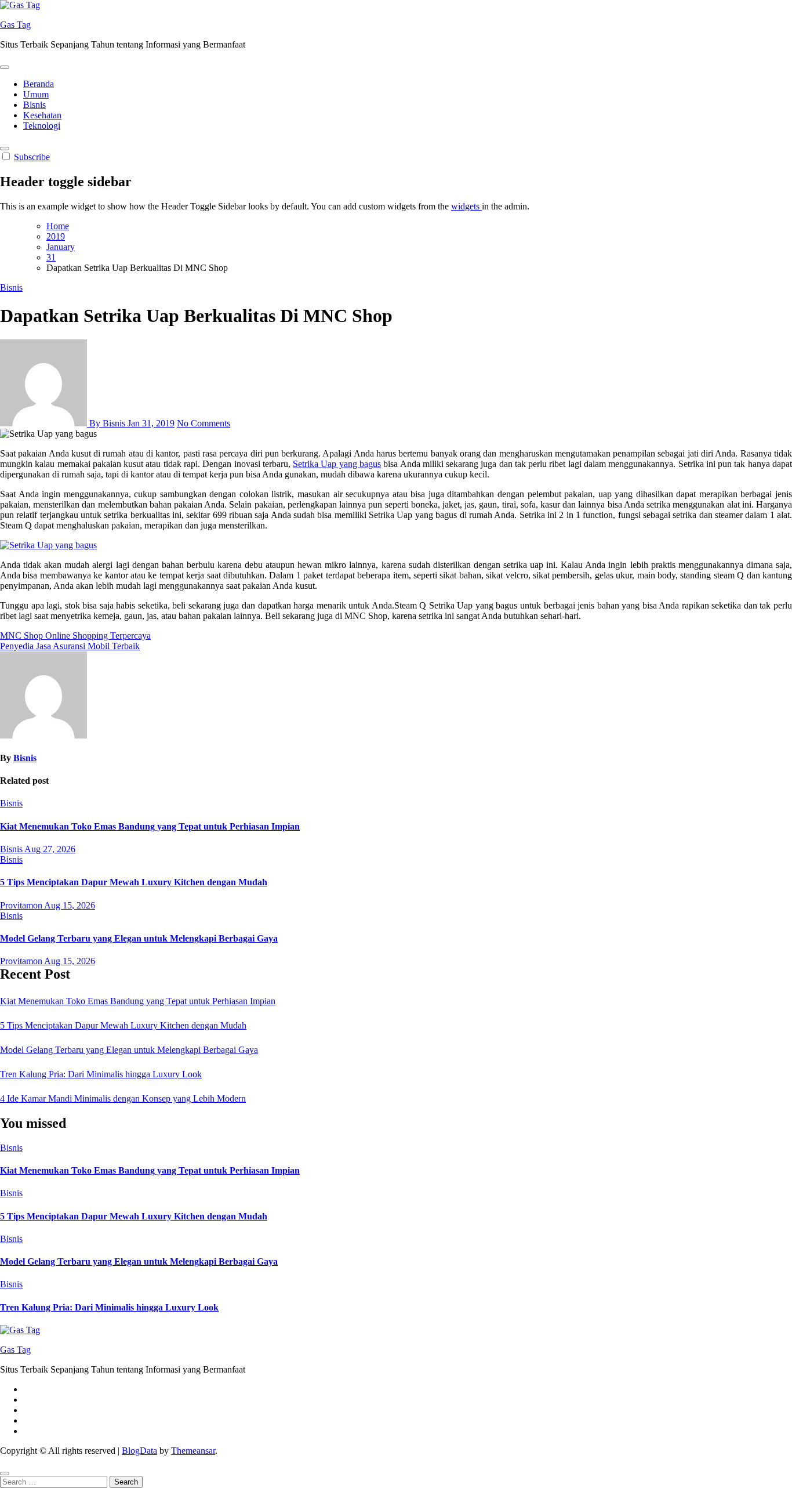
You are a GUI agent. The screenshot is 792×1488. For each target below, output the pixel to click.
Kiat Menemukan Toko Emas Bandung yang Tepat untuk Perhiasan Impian (150, 826)
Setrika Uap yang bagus (337, 464)
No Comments (203, 423)
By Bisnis (107, 423)
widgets (466, 206)
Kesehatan (42, 115)
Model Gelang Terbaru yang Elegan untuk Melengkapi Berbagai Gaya (139, 938)
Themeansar (193, 1451)
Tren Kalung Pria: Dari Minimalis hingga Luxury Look (101, 1074)
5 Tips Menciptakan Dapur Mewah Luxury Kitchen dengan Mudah (133, 882)
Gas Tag (15, 25)
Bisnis (34, 105)
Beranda (38, 84)
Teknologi (41, 126)
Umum (36, 94)
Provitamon (22, 905)
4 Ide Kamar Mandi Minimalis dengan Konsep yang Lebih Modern (123, 1098)
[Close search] (4, 1473)
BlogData (139, 1451)
